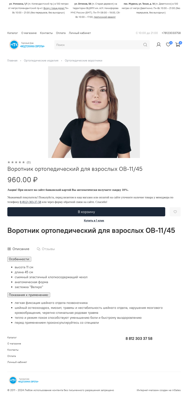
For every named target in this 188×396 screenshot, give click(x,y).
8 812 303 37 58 (139, 338)
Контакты (46, 33)
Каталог (12, 33)
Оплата (61, 33)
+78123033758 (171, 33)
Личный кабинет (80, 33)
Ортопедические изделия (41, 60)
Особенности (19, 259)
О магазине (29, 33)
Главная (12, 60)
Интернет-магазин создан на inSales (159, 390)
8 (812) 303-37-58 (30, 202)
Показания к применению (29, 295)
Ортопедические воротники (83, 60)
